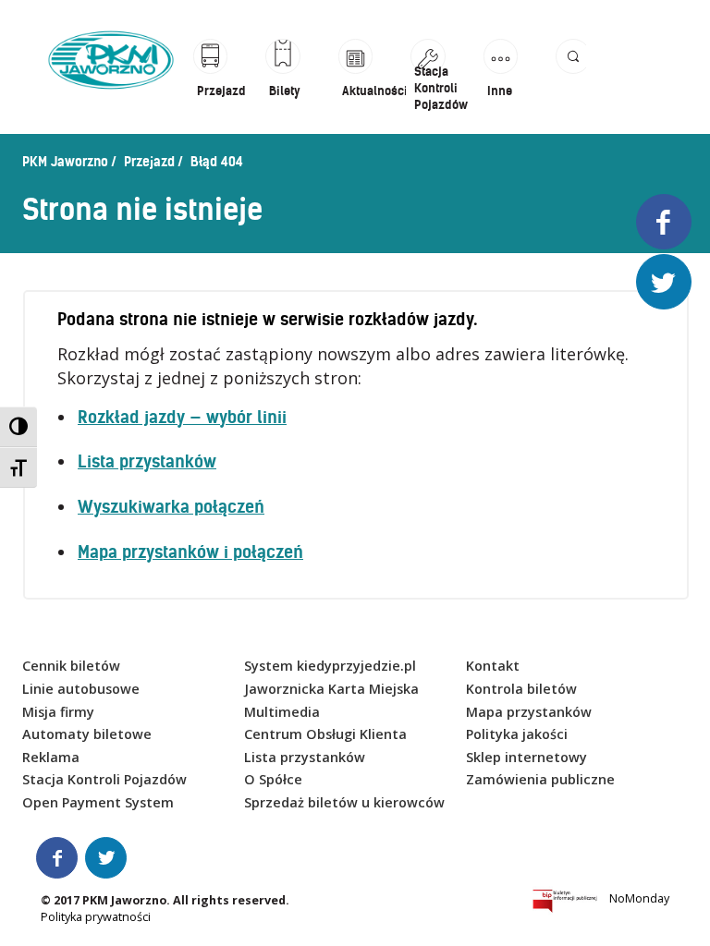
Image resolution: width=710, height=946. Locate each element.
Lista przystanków (147, 461)
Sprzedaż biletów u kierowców (344, 802)
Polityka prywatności (96, 917)
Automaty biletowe (87, 734)
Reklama (51, 757)
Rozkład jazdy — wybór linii (182, 417)
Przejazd (149, 161)
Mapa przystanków (529, 712)
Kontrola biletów (521, 688)
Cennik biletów (71, 665)
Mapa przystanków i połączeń (190, 552)
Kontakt (493, 665)
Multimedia (282, 712)
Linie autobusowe (81, 688)
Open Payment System (98, 802)
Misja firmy (58, 712)
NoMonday (639, 898)
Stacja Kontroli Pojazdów (104, 779)
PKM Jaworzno (65, 161)
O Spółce (273, 779)
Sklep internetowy (526, 757)
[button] (571, 76)
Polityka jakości (517, 734)
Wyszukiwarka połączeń (171, 506)
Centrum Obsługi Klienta (325, 734)
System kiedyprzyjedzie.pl (330, 665)
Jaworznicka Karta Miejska (331, 688)
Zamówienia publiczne (540, 779)
